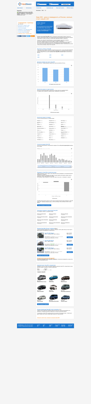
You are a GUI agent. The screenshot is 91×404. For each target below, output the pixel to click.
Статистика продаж (22, 28)
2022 (50, 57)
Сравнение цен (50, 7)
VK (23, 36)
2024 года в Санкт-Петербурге (66, 216)
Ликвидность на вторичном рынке (25, 29)
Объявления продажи (22, 30)
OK (32, 36)
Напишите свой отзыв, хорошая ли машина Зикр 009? (48, 317)
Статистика (38, 7)
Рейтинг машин (70, 7)
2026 (38, 54)
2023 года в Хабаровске (65, 222)
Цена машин (20, 7)
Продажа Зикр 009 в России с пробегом (45, 228)
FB (19, 36)
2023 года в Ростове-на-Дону (42, 216)
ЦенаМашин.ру (21, 324)
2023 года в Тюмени (52, 213)
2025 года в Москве (64, 219)
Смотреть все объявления (43, 255)
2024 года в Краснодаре (41, 213)
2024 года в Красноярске (53, 216)
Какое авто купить (60, 7)
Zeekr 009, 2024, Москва (49, 233)
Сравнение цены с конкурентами (25, 33)
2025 (50, 54)
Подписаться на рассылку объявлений (45, 258)
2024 (62, 54)
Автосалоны (29, 7)
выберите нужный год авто (47, 201)
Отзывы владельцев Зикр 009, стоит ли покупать (48, 309)
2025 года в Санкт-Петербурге (54, 222)
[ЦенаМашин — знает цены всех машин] (24, 5)
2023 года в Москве (64, 213)
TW (28, 36)
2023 (38, 57)
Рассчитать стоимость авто (24, 25)
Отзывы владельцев (22, 32)
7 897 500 (52, 252)
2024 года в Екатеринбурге (42, 222)
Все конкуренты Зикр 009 (43, 304)
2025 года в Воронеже (53, 219)
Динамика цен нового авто (23, 26)
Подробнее (70, 237)
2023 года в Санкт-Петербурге (42, 219)
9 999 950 (52, 237)
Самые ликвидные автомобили (44, 205)
